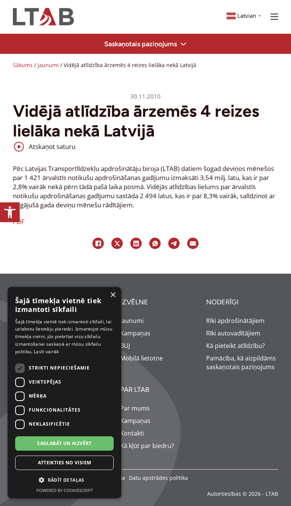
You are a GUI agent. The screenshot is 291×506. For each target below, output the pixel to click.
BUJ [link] (125, 346)
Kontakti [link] (132, 433)
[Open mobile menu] (274, 17)
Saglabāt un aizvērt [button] (64, 443)
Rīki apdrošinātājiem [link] (235, 320)
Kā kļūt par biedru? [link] (147, 446)
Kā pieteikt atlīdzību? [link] (235, 346)
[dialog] (64, 392)
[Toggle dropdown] (183, 44)
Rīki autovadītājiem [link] (233, 333)
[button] (64, 480)
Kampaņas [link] (135, 333)
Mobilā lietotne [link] (141, 358)
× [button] (113, 295)
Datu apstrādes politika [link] (158, 477)
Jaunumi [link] (48, 65)
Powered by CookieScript (64, 490)
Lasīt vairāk (46, 351)
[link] (10, 212)
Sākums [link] (23, 65)
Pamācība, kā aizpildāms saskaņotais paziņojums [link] (241, 362)
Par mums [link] (135, 408)
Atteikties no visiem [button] (64, 462)
